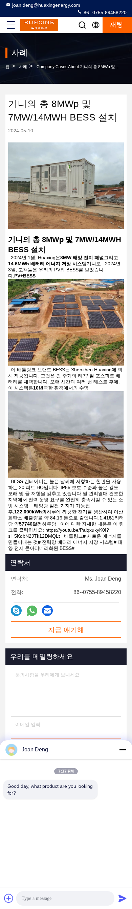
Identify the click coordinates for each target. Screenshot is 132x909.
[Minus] (122, 750)
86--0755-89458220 (104, 12)
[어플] (32, 611)
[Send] (122, 898)
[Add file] (9, 898)
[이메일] (47, 610)
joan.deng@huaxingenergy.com (46, 5)
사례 (23, 66)
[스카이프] (16, 610)
